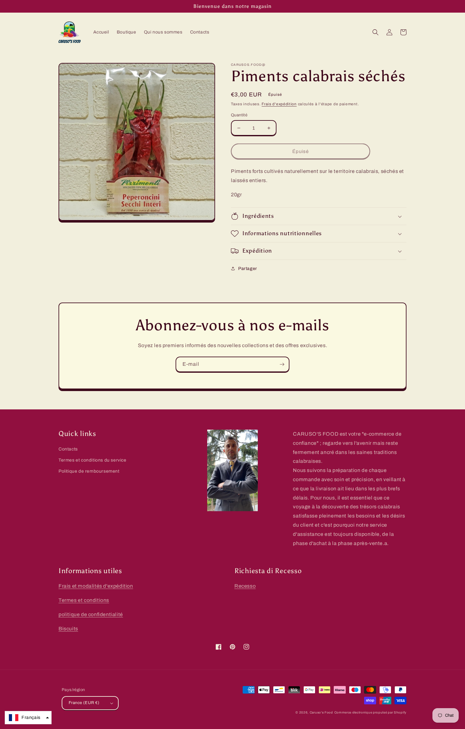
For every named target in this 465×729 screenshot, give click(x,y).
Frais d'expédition (279, 104)
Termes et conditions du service (93, 460)
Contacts (68, 449)
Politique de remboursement (89, 471)
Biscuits (68, 628)
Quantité (239, 115)
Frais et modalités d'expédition (96, 586)
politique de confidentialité (91, 614)
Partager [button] (247, 268)
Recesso (245, 586)
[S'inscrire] (282, 364)
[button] (375, 32)
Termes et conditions (84, 600)
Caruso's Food (321, 712)
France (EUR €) (84, 703)
